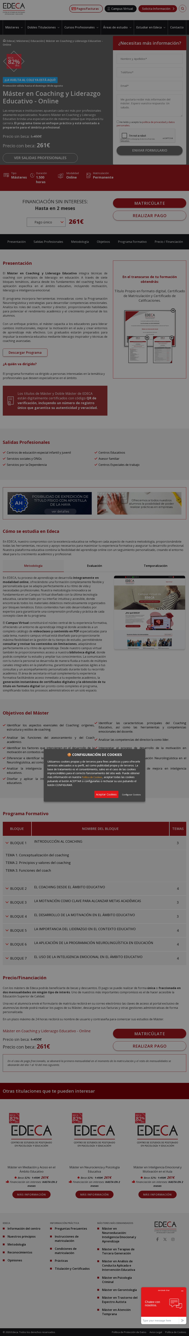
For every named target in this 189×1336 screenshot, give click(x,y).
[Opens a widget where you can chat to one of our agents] (164, 1305)
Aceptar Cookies (106, 794)
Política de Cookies (92, 777)
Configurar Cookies (131, 794)
